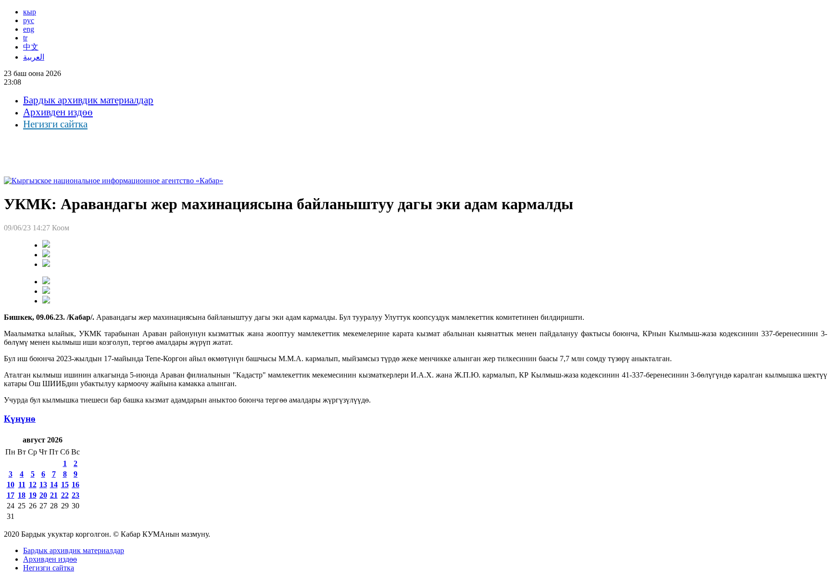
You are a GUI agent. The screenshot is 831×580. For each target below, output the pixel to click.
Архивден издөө (58, 112)
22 (65, 495)
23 (75, 495)
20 (43, 495)
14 (54, 484)
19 (33, 495)
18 (21, 495)
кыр (29, 12)
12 (33, 484)
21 (54, 495)
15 (65, 484)
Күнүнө (20, 419)
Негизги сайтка (55, 124)
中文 (30, 47)
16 (75, 484)
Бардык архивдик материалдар (88, 100)
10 (10, 484)
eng (28, 29)
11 (21, 484)
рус (28, 20)
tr (25, 38)
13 (43, 484)
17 (10, 495)
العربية (33, 57)
